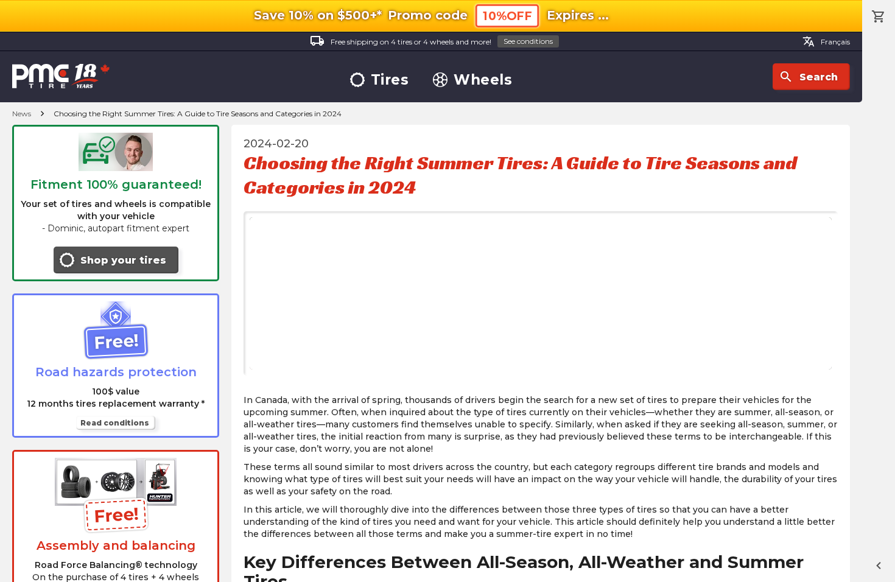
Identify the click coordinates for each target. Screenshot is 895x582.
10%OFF (507, 16)
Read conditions (114, 422)
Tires (390, 80)
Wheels (483, 80)
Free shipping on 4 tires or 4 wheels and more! (431, 40)
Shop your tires (123, 260)
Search (808, 76)
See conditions (528, 41)
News (21, 113)
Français (826, 41)
